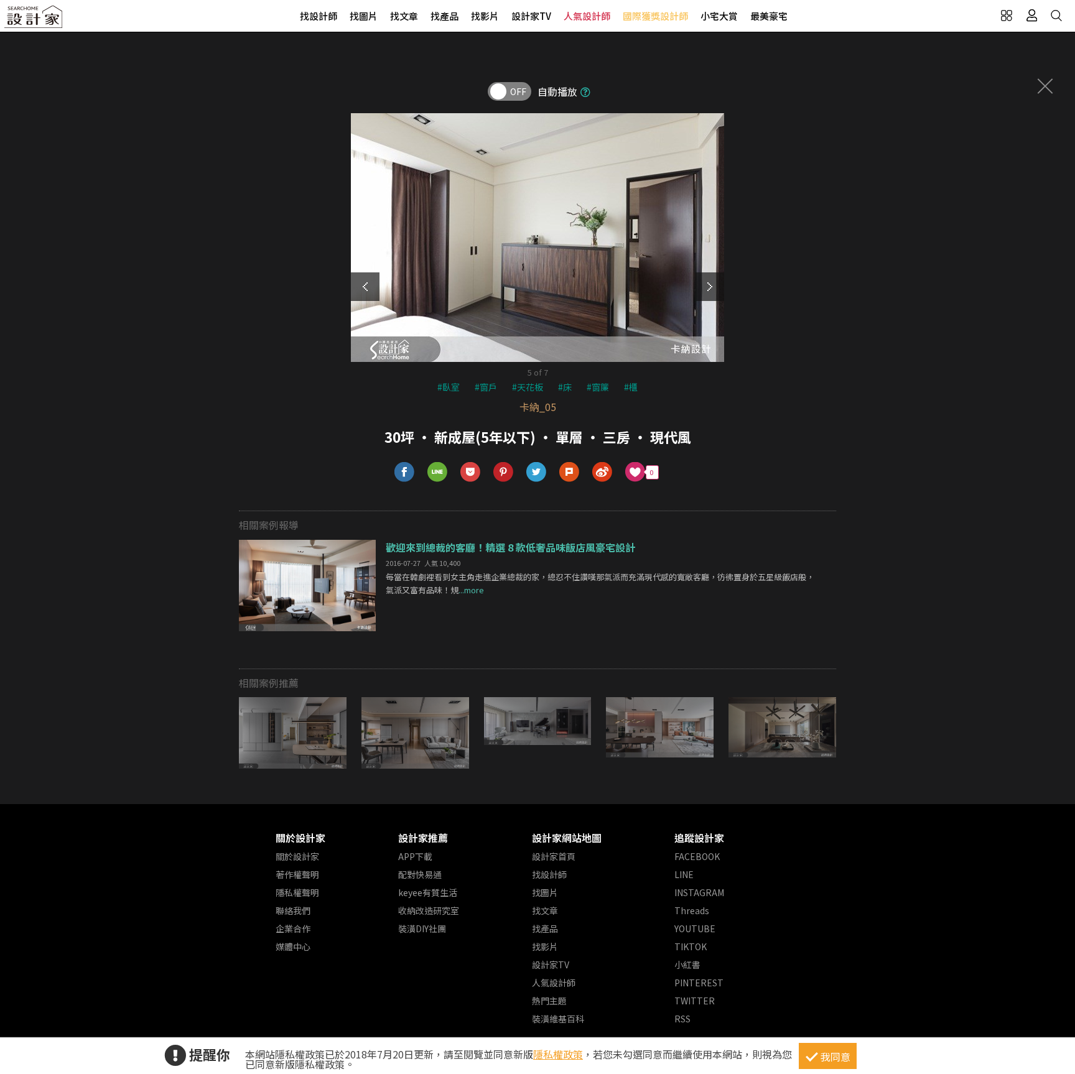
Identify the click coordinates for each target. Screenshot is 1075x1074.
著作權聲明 (297, 874)
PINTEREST (699, 982)
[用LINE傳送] (437, 472)
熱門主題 (549, 1000)
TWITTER (694, 1000)
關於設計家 (300, 837)
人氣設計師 (587, 15)
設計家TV (531, 15)
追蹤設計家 (699, 837)
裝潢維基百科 (558, 1018)
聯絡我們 (293, 910)
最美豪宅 (769, 15)
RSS (682, 1018)
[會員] (1031, 15)
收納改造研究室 (428, 910)
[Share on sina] (602, 472)
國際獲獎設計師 (655, 15)
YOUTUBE (694, 928)
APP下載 (415, 856)
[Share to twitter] (536, 472)
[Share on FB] (404, 472)
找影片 (485, 15)
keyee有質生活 (427, 892)
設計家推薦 (423, 837)
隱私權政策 (558, 1054)
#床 (565, 387)
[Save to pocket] (470, 472)
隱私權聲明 (297, 892)
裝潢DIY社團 (422, 928)
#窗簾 (598, 387)
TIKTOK (690, 946)
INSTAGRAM (699, 892)
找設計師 (318, 15)
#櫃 (631, 387)
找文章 (404, 15)
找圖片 (364, 15)
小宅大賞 (719, 15)
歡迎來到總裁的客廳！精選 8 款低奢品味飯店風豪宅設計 (510, 547)
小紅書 (687, 964)
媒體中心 (293, 946)
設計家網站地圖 (567, 837)
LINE (684, 874)
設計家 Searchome (34, 20)
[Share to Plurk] (569, 472)
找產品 (444, 15)
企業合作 (293, 928)
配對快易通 (420, 874)
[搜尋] (1056, 15)
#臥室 (448, 387)
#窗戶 (486, 387)
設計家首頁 (553, 856)
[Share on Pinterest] (503, 472)
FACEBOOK (697, 856)
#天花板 (527, 387)
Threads (691, 910)
